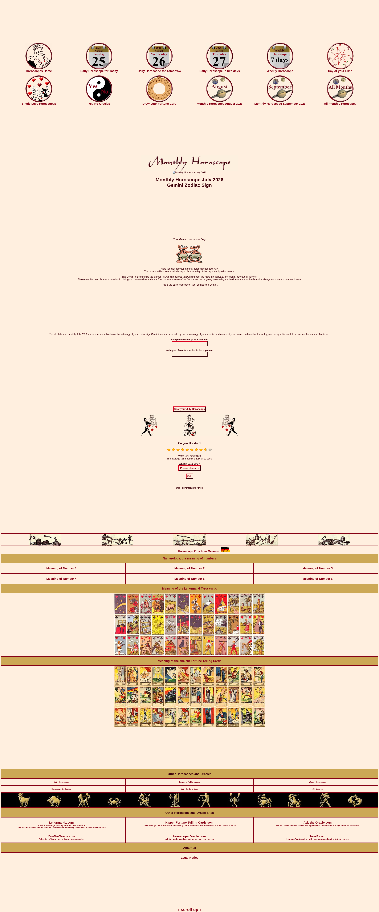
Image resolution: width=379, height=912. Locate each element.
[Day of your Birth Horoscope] (340, 69)
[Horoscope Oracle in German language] (225, 552)
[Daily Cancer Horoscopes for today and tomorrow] (114, 807)
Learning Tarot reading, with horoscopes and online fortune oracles (317, 837)
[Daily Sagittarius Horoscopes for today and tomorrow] (264, 807)
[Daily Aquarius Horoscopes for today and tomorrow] (325, 807)
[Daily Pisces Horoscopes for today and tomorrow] (355, 807)
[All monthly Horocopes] (340, 101)
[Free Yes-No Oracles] (99, 101)
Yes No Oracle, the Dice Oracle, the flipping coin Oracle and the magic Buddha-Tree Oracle (317, 824)
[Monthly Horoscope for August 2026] (219, 101)
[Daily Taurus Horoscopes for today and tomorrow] (53, 807)
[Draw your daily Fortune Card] (159, 101)
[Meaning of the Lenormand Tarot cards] (189, 656)
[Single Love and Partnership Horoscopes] (38, 101)
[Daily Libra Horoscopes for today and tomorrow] (204, 807)
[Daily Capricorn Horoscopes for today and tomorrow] (295, 807)
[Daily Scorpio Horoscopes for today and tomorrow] (234, 807)
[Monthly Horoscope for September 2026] (280, 101)
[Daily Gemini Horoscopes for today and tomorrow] (84, 807)
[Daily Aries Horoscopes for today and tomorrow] (23, 807)
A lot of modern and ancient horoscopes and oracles (189, 837)
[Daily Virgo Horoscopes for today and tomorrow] (174, 807)
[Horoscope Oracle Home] (38, 69)
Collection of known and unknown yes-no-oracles (61, 837)
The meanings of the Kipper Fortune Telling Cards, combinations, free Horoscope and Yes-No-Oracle (189, 824)
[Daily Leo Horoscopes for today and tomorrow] (144, 807)
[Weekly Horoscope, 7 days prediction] (280, 69)
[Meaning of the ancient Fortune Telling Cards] (189, 726)
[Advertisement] (189, 22)
